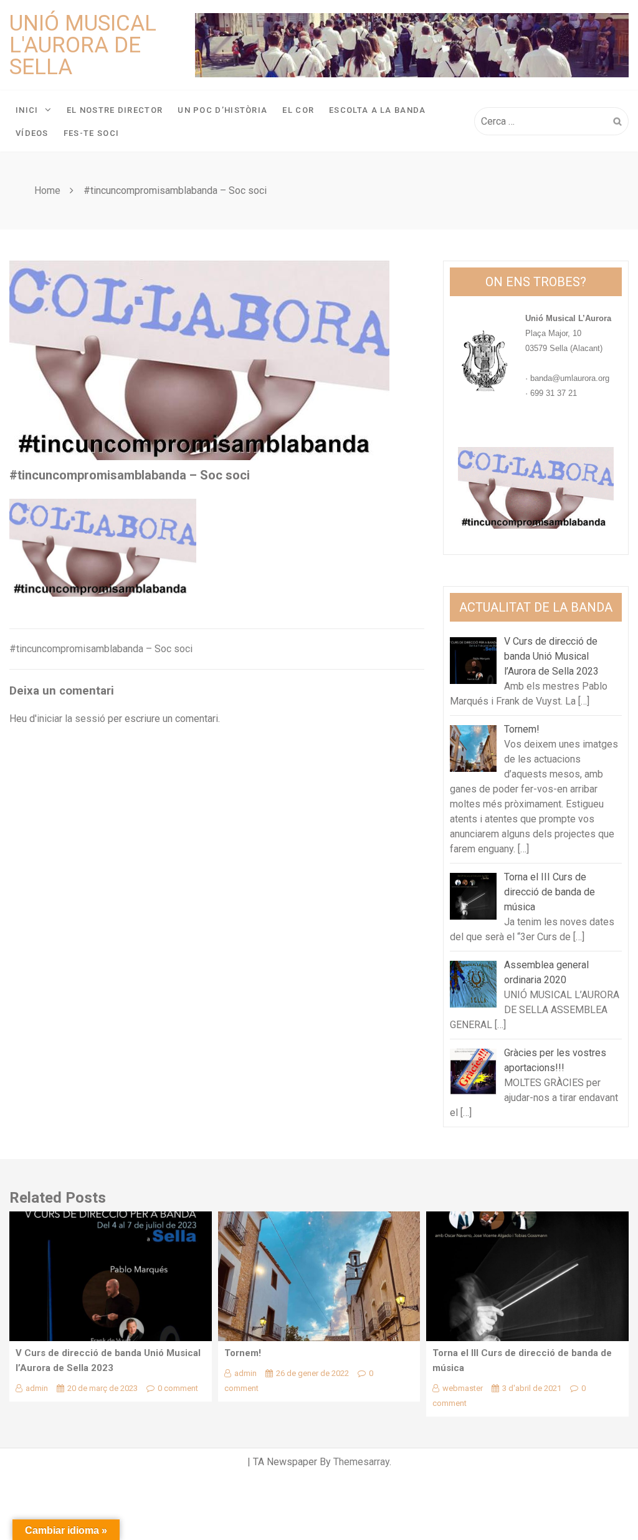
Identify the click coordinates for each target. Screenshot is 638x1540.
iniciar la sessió (71, 718)
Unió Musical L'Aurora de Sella (82, 45)
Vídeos (32, 133)
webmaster (462, 1388)
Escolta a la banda (377, 110)
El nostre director (115, 110)
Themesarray (361, 1462)
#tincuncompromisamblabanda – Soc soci (101, 649)
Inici (27, 110)
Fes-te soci (91, 133)
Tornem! (242, 1353)
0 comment (178, 1388)
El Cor (298, 110)
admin (37, 1388)
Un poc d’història (222, 110)
